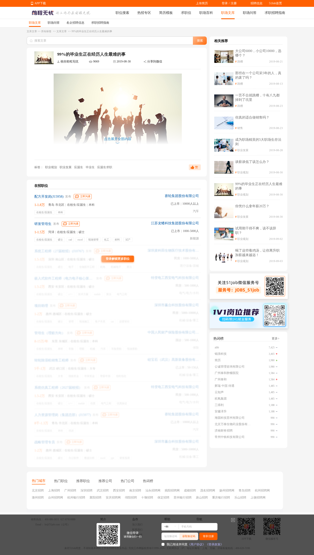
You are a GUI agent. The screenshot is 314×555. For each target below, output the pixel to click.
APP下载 (40, 3)
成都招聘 (190, 490)
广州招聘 (70, 490)
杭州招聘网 (262, 490)
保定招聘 (163, 497)
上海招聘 (54, 490)
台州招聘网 (55, 497)
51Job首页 (275, 3)
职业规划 (51, 167)
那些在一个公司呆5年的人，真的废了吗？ (258, 75)
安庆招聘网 (113, 497)
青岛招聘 (245, 490)
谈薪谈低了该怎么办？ (252, 162)
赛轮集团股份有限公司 (182, 196)
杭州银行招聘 (76, 497)
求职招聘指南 (275, 12)
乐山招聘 (240, 497)
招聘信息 (257, 3)
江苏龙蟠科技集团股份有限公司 (175, 223)
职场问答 (250, 12)
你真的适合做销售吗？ (252, 117)
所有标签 (46, 31)
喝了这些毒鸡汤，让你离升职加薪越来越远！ (257, 253)
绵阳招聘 (131, 497)
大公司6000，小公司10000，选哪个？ (258, 53)
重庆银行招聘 (221, 497)
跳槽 (240, 61)
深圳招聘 (86, 490)
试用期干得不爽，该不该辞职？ (255, 230)
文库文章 (32, 31)
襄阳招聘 (95, 497)
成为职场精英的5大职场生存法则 (258, 142)
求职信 (186, 12)
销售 (240, 128)
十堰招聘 (147, 497)
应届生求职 (104, 167)
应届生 (79, 167)
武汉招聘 (103, 490)
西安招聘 (119, 490)
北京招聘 (38, 490)
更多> (275, 338)
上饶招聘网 (258, 497)
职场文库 (228, 12)
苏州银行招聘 (183, 497)
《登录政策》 (214, 544)
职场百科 (206, 12)
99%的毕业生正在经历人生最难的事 (258, 186)
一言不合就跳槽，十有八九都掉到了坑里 (257, 97)
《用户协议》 (196, 544)
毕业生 (90, 167)
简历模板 (166, 12)
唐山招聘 (202, 497)
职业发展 (66, 167)
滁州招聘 (38, 497)
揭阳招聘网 (172, 490)
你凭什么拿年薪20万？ (252, 206)
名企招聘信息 (75, 22)
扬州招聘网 (226, 490)
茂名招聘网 (207, 490)
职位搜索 (122, 12)
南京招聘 (135, 490)
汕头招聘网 (152, 490)
